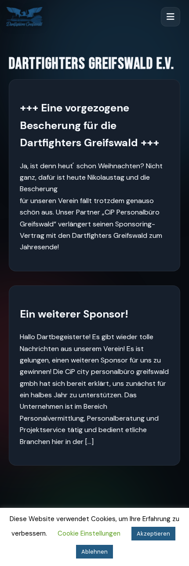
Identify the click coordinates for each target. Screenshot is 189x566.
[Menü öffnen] (170, 16)
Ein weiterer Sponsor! (74, 314)
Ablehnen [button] (94, 551)
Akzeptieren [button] (153, 533)
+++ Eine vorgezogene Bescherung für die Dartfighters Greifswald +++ (89, 125)
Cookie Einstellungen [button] (89, 533)
